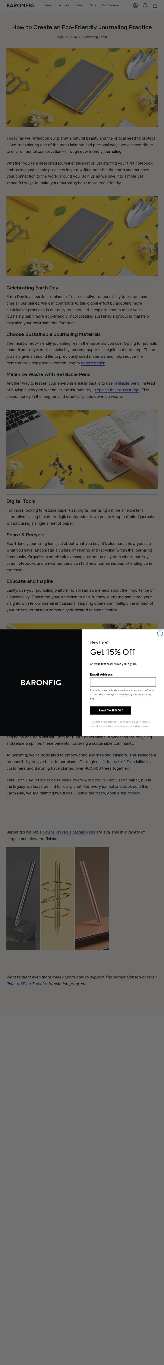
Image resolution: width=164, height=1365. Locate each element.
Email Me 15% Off (111, 710)
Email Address (101, 674)
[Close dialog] (160, 633)
